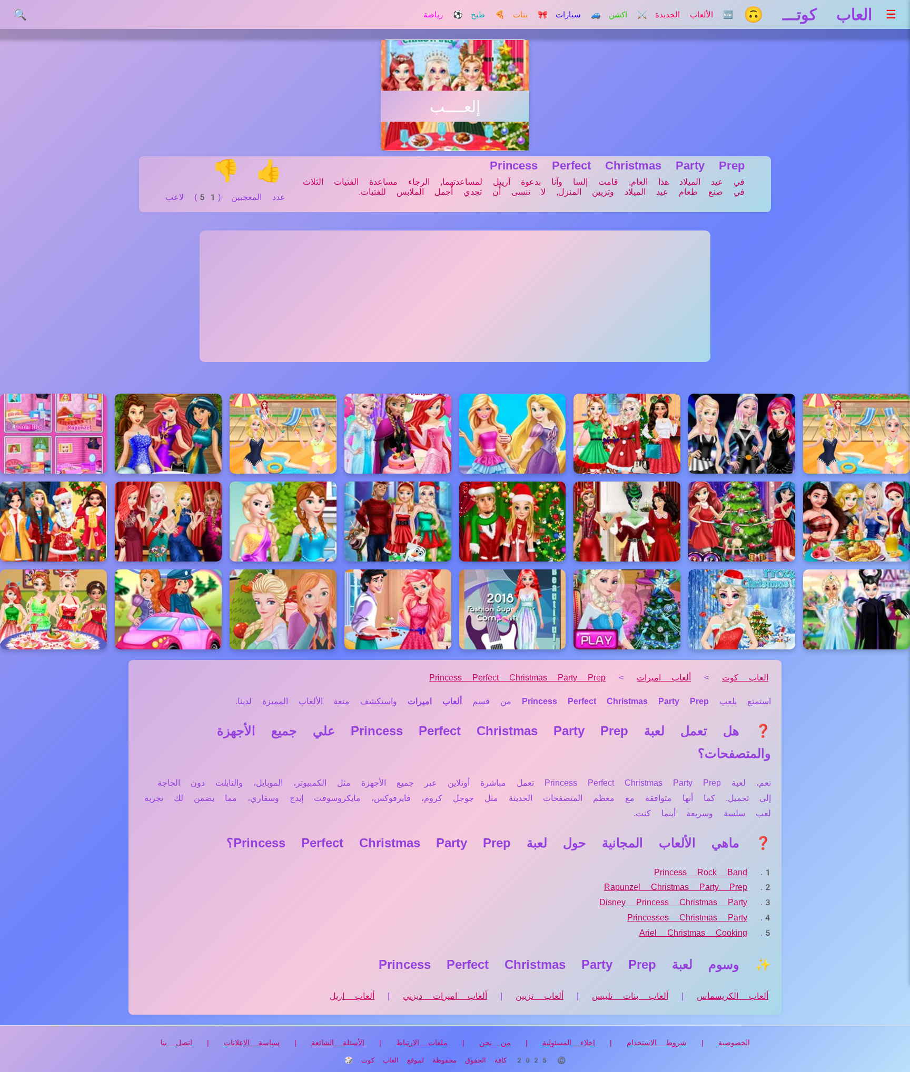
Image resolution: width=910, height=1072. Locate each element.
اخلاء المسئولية (568, 1042)
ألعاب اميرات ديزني (445, 996)
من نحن (495, 1042)
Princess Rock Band (700, 872)
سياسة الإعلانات (252, 1042)
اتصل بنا (176, 1042)
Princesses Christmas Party (687, 918)
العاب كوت (745, 678)
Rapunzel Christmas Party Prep (675, 887)
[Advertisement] (455, 296)
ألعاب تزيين (539, 996)
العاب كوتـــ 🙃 (808, 14)
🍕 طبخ (488, 14)
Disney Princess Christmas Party (673, 902)
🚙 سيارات (578, 14)
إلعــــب (455, 106)
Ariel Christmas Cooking (693, 933)
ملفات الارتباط (422, 1042)
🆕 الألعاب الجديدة (694, 14)
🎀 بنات (530, 14)
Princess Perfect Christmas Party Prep (517, 678)
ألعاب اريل (352, 996)
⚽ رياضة (443, 14)
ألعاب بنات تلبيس (630, 996)
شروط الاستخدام (657, 1042)
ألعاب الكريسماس (732, 996)
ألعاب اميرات (664, 678)
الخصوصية (734, 1042)
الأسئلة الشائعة (337, 1042)
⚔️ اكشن (628, 14)
